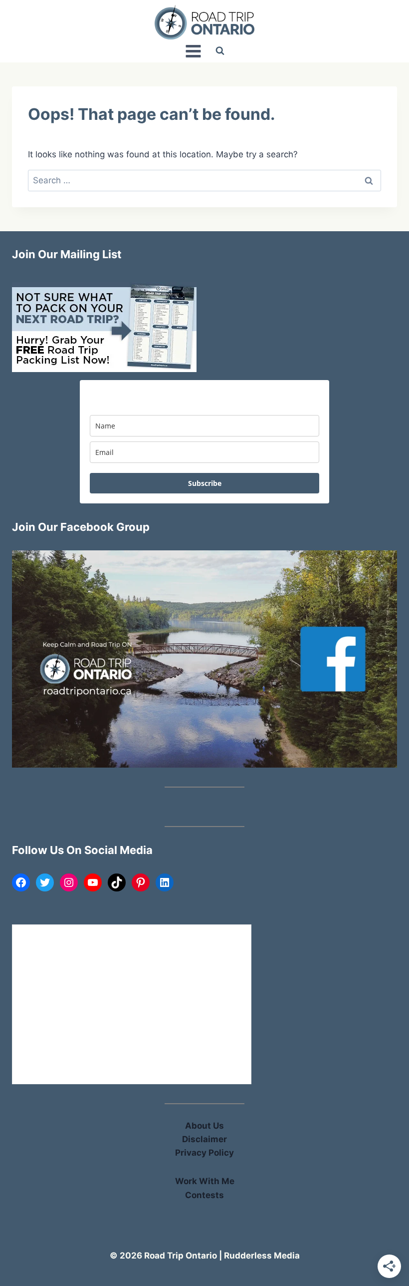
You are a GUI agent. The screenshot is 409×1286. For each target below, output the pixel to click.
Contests (204, 1195)
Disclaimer (204, 1139)
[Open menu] (193, 50)
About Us (204, 1126)
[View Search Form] (220, 51)
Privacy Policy (204, 1153)
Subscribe (204, 483)
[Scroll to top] (385, 1072)
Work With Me (204, 1181)
